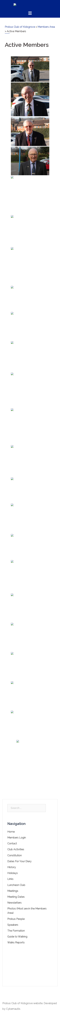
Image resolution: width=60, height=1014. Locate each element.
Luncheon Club (16, 885)
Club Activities (15, 849)
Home (11, 831)
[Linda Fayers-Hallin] (30, 695)
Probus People (16, 918)
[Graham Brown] (30, 266)
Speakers (12, 924)
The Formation (16, 930)
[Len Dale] (30, 69)
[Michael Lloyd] (30, 546)
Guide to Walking (17, 936)
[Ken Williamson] (30, 231)
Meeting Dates (16, 896)
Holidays (12, 873)
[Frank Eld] (30, 518)
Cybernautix (13, 1008)
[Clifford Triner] (30, 326)
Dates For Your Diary (19, 861)
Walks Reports (16, 942)
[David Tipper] (30, 461)
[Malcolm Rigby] (30, 490)
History (11, 867)
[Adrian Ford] (30, 298)
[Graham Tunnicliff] (30, 161)
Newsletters (14, 902)
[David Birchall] (30, 390)
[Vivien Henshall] (30, 725)
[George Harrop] (30, 608)
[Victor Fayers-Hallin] (30, 576)
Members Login (16, 837)
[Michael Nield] (30, 131)
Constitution (14, 855)
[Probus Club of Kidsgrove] (30, 5)
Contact (12, 843)
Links (10, 878)
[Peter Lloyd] (30, 356)
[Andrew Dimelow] (30, 426)
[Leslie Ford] (30, 637)
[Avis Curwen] (30, 764)
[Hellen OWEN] (30, 666)
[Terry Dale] (30, 99)
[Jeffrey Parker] (30, 195)
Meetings (12, 890)
